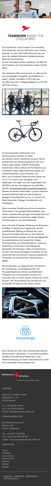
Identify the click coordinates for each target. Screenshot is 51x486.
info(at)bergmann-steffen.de (21, 411)
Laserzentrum (8, 456)
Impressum (31, 476)
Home (5, 450)
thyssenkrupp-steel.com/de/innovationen (28, 188)
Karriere (5, 461)
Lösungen (6, 453)
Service (5, 464)
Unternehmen (8, 458)
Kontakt (5, 467)
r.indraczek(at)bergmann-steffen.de (25, 439)
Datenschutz (11, 478)
